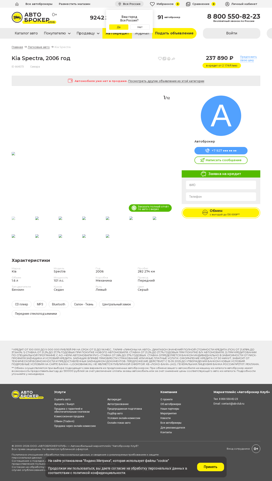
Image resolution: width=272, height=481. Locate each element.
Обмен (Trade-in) (64, 421)
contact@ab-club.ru (232, 403)
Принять (210, 467)
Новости (165, 418)
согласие (118, 468)
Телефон (195, 196)
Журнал (142, 33)
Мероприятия (168, 413)
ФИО (192, 184)
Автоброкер (204, 141)
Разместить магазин (74, 4)
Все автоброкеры (39, 4)
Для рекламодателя (172, 427)
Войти (231, 33)
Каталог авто (26, 33)
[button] (170, 154)
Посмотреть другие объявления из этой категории (166, 81)
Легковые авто (39, 47)
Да (118, 27)
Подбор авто (115, 413)
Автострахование (118, 404)
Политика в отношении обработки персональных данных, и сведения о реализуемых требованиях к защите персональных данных (85, 456)
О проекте (166, 399)
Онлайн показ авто (118, 422)
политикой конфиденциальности (99, 473)
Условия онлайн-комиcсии (123, 418)
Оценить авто (62, 399)
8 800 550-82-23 (233, 16)
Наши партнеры (169, 408)
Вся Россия (131, 4)
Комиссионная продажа (69, 416)
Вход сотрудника (238, 448)
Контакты (166, 432)
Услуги (60, 392)
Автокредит (117, 33)
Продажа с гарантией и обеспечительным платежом (72, 410)
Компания (168, 392)
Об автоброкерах (170, 404)
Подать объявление (174, 33)
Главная (17, 47)
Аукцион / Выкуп (64, 404)
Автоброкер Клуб (125, 445)
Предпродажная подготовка (124, 408)
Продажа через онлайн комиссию (75, 426)
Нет (139, 27)
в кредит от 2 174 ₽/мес (221, 65)
